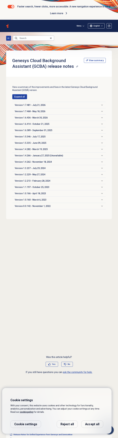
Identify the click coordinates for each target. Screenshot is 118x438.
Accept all (92, 424)
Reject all (67, 424)
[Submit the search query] (16, 38)
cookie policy (26, 412)
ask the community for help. (77, 372)
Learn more (56, 13)
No (69, 364)
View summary (96, 60)
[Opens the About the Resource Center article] (109, 25)
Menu (79, 26)
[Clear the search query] (51, 38)
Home (8, 38)
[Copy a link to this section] (77, 66)
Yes (53, 364)
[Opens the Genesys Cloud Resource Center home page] (7, 25)
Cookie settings (25, 424)
